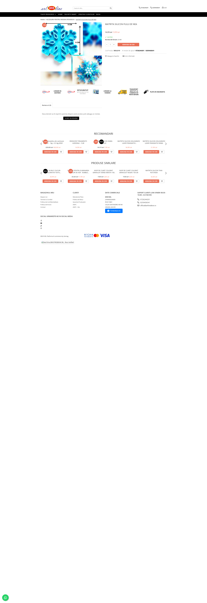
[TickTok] (41, 226)
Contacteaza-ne (115, 211)
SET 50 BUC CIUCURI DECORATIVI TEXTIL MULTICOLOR (53, 171)
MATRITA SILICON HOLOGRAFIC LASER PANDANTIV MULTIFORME (129, 142)
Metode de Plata (78, 197)
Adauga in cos (128, 44)
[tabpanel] (71, 53)
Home (60, 14)
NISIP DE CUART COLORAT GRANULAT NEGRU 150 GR (128, 171)
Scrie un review (71, 118)
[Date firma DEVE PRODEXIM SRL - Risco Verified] (58, 242)
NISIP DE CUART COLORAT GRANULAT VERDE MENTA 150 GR (103, 171)
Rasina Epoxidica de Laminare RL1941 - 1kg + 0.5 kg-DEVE (53, 142)
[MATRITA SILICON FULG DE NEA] (71, 53)
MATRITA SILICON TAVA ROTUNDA (154, 171)
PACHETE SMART (70, 14)
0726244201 (145, 199)
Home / (43, 19)
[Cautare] (111, 8)
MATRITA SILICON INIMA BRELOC (103, 142)
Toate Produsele (47, 14)
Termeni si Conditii (46, 199)
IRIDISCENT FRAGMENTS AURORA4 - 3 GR (78, 142)
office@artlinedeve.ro (148, 205)
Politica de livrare (45, 205)
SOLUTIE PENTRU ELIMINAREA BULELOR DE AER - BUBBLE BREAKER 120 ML (78, 171)
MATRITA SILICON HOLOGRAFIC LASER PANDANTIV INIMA (154, 142)
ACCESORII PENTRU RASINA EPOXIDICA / (61, 19)
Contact (42, 207)
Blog (98, 14)
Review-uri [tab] (46, 105)
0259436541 (145, 202)
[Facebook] (41, 221)
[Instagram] (41, 228)
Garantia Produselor (79, 202)
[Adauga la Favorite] (61, 152)
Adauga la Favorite (113, 56)
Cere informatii (129, 56)
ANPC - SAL (76, 207)
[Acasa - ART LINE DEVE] (51, 8)
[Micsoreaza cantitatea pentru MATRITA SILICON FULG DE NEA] (106, 44)
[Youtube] (41, 223)
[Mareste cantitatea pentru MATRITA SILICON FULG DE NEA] (113, 44)
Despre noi (43, 197)
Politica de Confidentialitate (49, 202)
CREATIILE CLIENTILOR (86, 14)
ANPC (74, 205)
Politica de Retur (78, 199)
